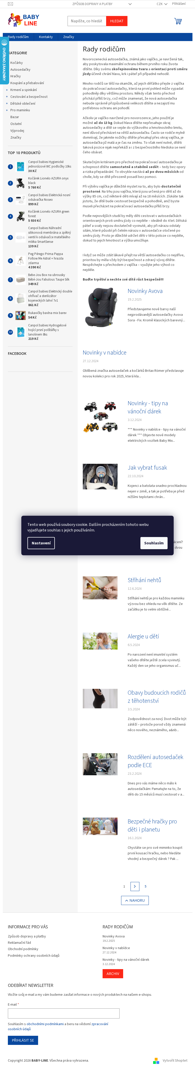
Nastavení (41, 543)
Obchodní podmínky (23, 949)
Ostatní (16, 123)
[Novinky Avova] (100, 307)
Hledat (116, 21)
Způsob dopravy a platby (92, 4)
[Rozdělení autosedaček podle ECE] (100, 764)
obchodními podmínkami (45, 1024)
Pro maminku (20, 110)
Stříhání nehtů (144, 580)
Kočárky (16, 62)
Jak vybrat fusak (147, 468)
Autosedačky (20, 69)
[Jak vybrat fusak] (100, 476)
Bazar (14, 117)
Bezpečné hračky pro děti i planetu (152, 826)
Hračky (15, 76)
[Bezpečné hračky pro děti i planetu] (100, 826)
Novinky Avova (145, 291)
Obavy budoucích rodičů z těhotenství (157, 697)
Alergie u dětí (143, 637)
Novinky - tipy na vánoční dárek (148, 407)
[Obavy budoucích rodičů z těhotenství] (100, 698)
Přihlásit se (23, 1040)
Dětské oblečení (22, 103)
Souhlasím (154, 543)
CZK (160, 4)
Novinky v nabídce (104, 353)
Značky (15, 137)
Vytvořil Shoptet (175, 1060)
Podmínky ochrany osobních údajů (33, 955)
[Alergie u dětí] (100, 640)
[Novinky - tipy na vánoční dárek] (100, 416)
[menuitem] (18, 37)
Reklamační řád (19, 942)
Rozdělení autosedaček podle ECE (155, 761)
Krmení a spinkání (23, 90)
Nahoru (137, 900)
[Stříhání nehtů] (100, 587)
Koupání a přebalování (27, 83)
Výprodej (17, 130)
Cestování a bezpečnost (28, 96)
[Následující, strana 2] (135, 886)
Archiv (113, 973)
